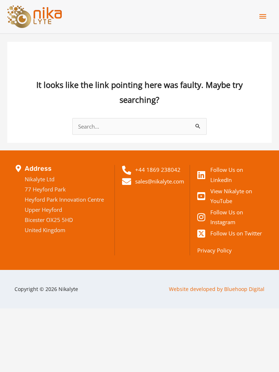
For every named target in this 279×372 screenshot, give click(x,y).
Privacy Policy (214, 250)
